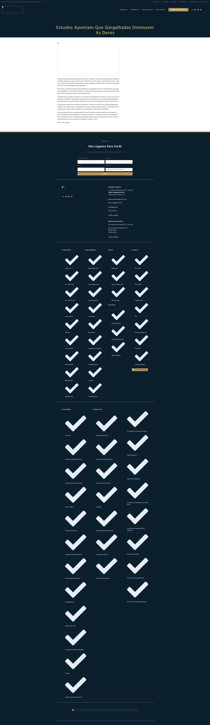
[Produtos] (179, 1)
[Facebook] (195, 9)
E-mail (79, 166)
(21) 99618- (111, 207)
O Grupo (158, 2)
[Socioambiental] (189, 1)
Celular (107, 158)
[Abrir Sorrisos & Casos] (152, 10)
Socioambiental (194, 2)
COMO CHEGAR (113, 215)
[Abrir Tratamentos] (139, 10)
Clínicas (166, 2)
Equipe (174, 2)
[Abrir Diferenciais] (127, 10)
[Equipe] (171, 1)
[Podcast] (201, 9)
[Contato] (202, 1)
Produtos (183, 2)
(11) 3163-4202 (112, 232)
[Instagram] (192, 9)
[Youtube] (198, 9)
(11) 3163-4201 (112, 230)
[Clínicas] (163, 1)
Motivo (107, 166)
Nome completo (83, 158)
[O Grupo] (154, 1)
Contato (205, 2)
